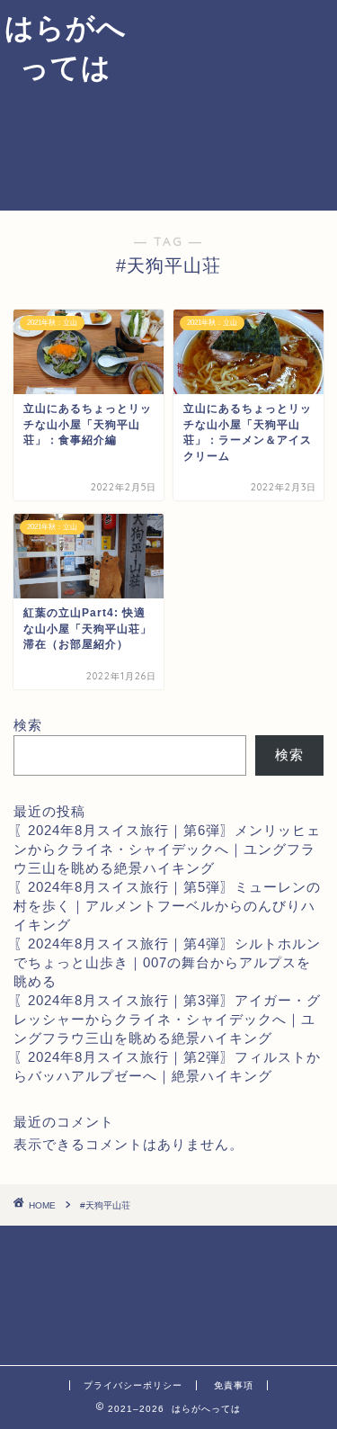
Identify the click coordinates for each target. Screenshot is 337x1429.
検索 (27, 724)
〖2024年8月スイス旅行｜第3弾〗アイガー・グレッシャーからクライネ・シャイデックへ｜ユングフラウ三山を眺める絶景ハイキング (167, 1019)
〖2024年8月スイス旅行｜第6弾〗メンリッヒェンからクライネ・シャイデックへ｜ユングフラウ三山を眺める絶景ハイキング (167, 849)
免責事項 (233, 1385)
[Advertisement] (234, 103)
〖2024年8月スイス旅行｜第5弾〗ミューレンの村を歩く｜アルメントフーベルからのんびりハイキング (167, 905)
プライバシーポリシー (133, 1385)
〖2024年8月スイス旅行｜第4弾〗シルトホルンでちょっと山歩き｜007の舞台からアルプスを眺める (167, 962)
